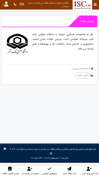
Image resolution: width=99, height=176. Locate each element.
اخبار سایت (82, 75)
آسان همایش (54, 158)
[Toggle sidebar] (95, 4)
